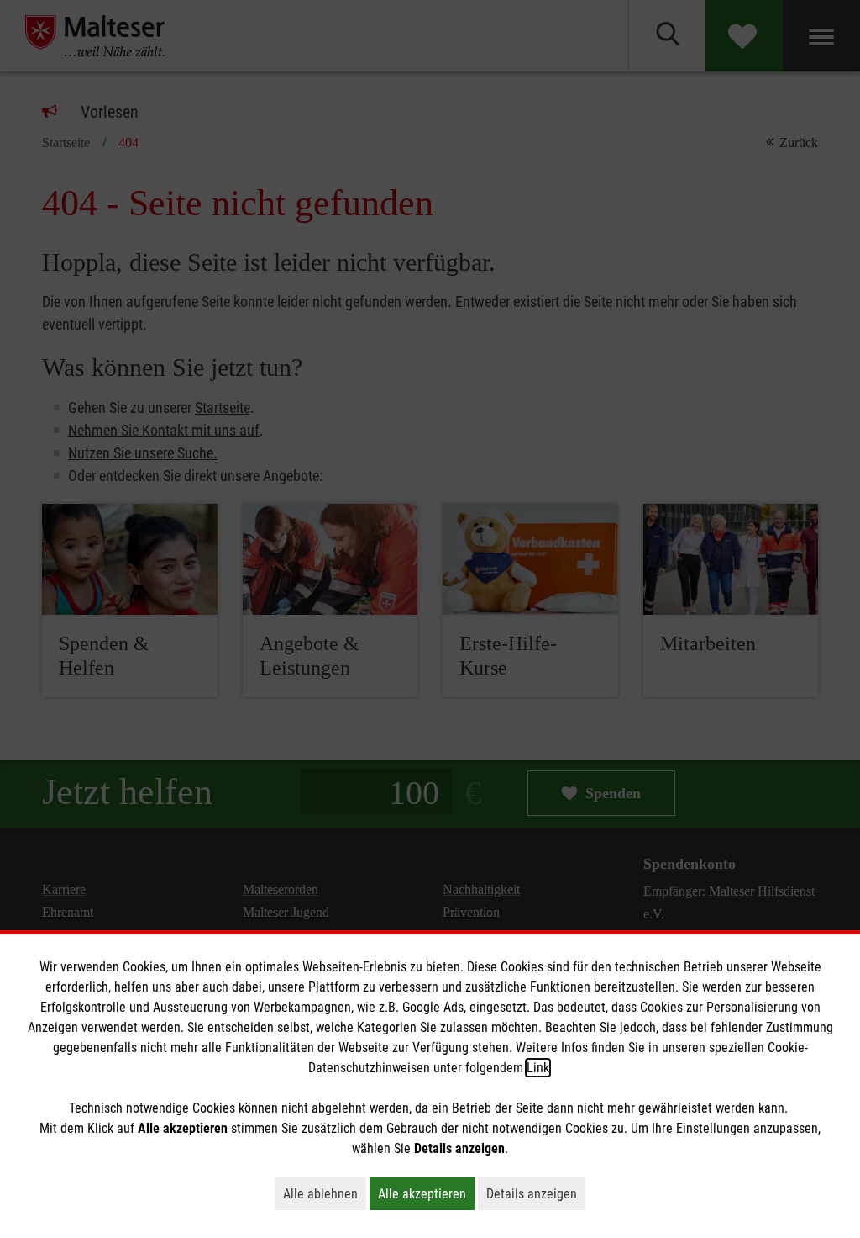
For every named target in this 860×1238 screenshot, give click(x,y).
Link (538, 1068)
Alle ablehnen (324, 1193)
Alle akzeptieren (426, 1193)
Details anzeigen (535, 1193)
